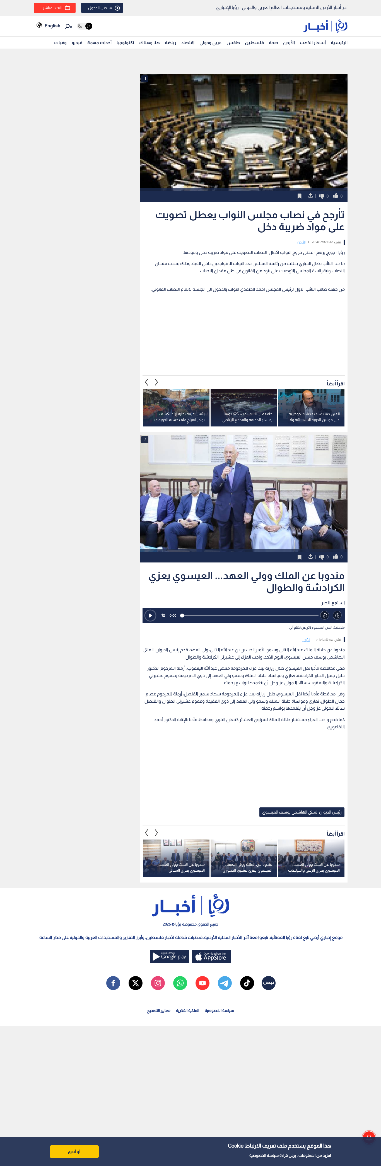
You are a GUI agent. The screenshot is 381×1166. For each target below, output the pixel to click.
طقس (233, 42)
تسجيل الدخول (100, 8)
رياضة (170, 42)
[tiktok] (247, 983)
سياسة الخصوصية (264, 1155)
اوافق (74, 1151)
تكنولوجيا (125, 42)
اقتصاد (187, 42)
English (52, 25)
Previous (156, 382)
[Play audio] (150, 615)
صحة (273, 42)
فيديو (77, 42)
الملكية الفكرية (187, 1010)
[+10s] (337, 615)
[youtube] (202, 983)
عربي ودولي (210, 42)
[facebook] (113, 983)
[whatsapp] (180, 983)
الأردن (289, 42)
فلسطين (254, 42)
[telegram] (225, 983)
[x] (136, 983)
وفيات (60, 42)
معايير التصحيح (158, 1010)
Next (147, 382)
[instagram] (158, 983)
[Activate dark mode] (85, 26)
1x (163, 615)
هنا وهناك (149, 42)
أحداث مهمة (99, 42)
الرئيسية (339, 42)
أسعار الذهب (313, 42)
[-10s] (325, 615)
